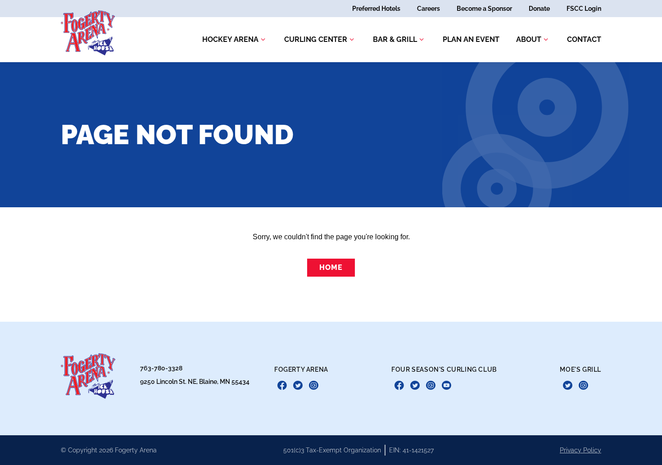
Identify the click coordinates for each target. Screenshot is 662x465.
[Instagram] (314, 386)
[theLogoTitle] (88, 32)
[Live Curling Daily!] (446, 386)
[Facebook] (282, 386)
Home (330, 267)
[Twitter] (298, 386)
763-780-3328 (161, 368)
